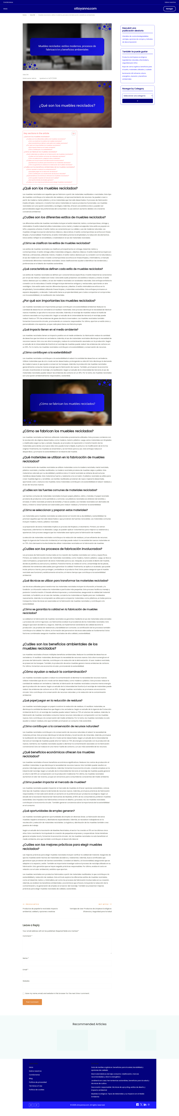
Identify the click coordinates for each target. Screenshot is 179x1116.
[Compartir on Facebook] (137, 1105)
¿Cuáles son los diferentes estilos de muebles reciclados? (46, 139)
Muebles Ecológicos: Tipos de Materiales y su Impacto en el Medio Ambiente (117, 1095)
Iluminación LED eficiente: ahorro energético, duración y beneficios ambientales (134, 76)
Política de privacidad (38, 1082)
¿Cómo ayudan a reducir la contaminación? (41, 169)
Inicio (5, 9)
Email (25, 969)
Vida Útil (25, 75)
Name (26, 958)
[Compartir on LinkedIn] (145, 1105)
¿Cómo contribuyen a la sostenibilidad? (40, 149)
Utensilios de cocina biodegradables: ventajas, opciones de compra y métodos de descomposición (137, 39)
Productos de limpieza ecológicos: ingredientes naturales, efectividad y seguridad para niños (135, 60)
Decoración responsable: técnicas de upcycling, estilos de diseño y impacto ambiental (118, 1088)
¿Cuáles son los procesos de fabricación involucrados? (45, 160)
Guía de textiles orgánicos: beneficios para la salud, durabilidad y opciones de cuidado (117, 1068)
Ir (137, 101)
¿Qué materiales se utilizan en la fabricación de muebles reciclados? (49, 154)
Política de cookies (36, 1089)
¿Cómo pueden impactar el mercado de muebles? (43, 178)
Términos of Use (35, 1086)
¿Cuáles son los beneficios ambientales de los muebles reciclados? (49, 167)
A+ (31, 1105)
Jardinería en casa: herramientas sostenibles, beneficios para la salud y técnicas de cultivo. (120, 1082)
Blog (31, 1078)
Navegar (169, 9)
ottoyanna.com (85, 9)
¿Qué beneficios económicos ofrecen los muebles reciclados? (47, 176)
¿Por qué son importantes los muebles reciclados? (43, 145)
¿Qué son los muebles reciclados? (37, 137)
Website (26, 981)
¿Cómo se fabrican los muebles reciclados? (40, 152)
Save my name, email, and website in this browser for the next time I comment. (57, 993)
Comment (27, 936)
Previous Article (32, 904)
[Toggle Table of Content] (72, 133)
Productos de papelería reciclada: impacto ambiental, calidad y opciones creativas (40, 910)
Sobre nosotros (170, 2)
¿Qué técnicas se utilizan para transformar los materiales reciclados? (49, 163)
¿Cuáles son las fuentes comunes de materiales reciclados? (46, 156)
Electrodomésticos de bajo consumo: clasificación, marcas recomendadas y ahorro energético (115, 1075)
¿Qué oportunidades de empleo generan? (41, 180)
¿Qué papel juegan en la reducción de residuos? (43, 171)
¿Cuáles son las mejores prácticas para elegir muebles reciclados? (49, 182)
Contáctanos (8, 2)
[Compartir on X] (141, 1105)
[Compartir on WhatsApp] (149, 1105)
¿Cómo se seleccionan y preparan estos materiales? (44, 158)
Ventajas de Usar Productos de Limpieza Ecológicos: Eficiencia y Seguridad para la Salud (91, 910)
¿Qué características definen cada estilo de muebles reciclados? (48, 143)
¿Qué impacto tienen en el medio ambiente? (41, 147)
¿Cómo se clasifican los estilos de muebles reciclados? (45, 141)
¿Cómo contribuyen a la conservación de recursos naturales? (47, 173)
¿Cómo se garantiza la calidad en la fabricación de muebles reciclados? (50, 165)
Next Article (104, 904)
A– (37, 1105)
